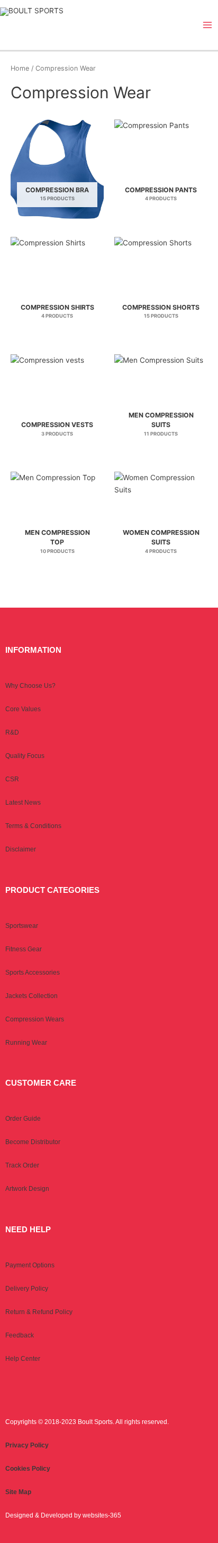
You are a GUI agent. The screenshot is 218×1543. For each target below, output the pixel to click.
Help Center (22, 1358)
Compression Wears (34, 1019)
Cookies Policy (27, 1468)
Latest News (23, 802)
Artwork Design (27, 1188)
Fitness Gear (23, 949)
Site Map (18, 1492)
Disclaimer (20, 849)
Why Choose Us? (30, 685)
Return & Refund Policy (38, 1312)
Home (20, 68)
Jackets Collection (31, 996)
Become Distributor (32, 1142)
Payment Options (29, 1265)
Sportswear (21, 926)
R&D (12, 732)
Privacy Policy (27, 1445)
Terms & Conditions (33, 826)
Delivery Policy (26, 1288)
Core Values (23, 709)
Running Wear (26, 1042)
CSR (12, 779)
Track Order (22, 1165)
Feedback (19, 1335)
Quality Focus (24, 756)
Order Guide (23, 1118)
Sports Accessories (32, 972)
